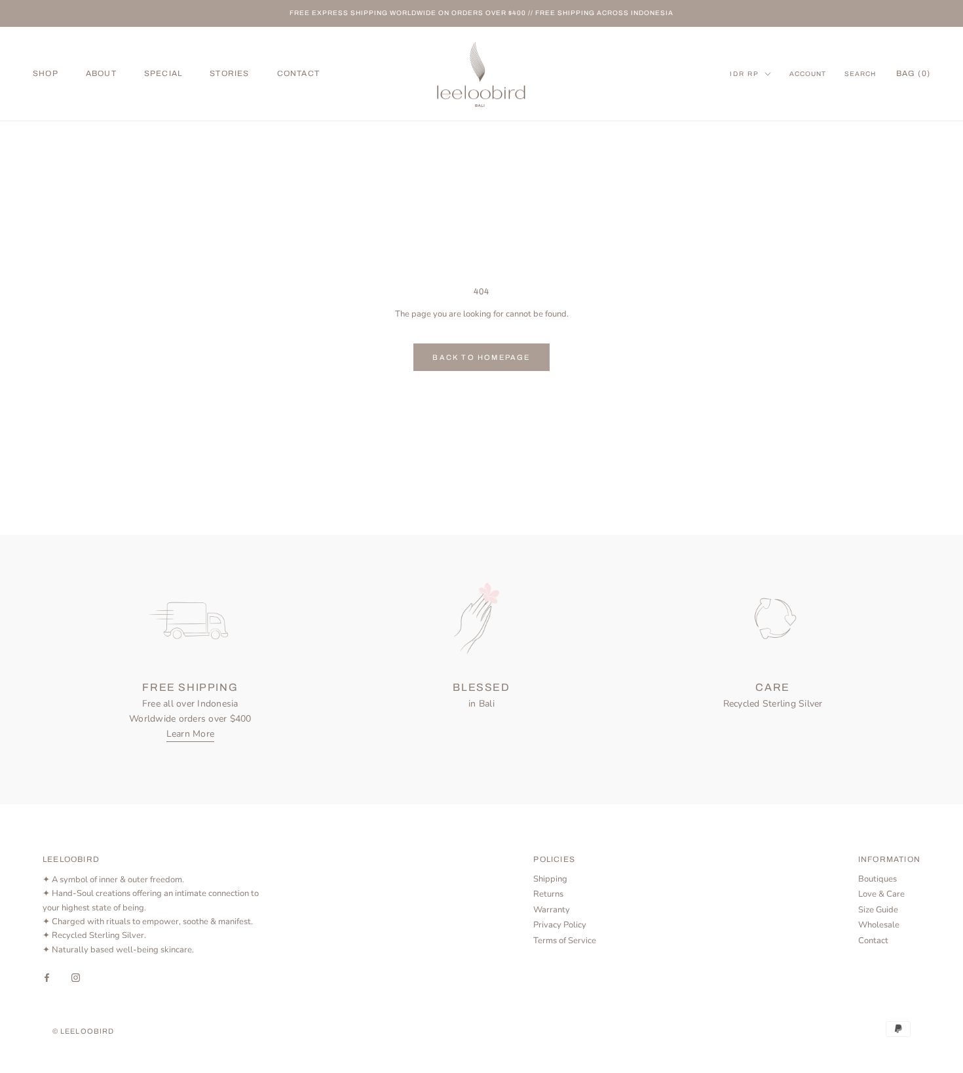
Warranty (551, 910)
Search (860, 73)
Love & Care (881, 894)
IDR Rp (744, 73)
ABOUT (101, 73)
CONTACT (298, 73)
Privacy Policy (559, 925)
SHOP (45, 73)
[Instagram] (75, 977)
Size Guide (878, 910)
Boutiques (877, 879)
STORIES (229, 73)
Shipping (550, 879)
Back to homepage (481, 357)
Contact (873, 940)
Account (807, 73)
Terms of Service (564, 940)
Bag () (913, 73)
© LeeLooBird (83, 1031)
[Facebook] (47, 977)
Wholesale (878, 925)
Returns (548, 894)
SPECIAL (163, 73)
